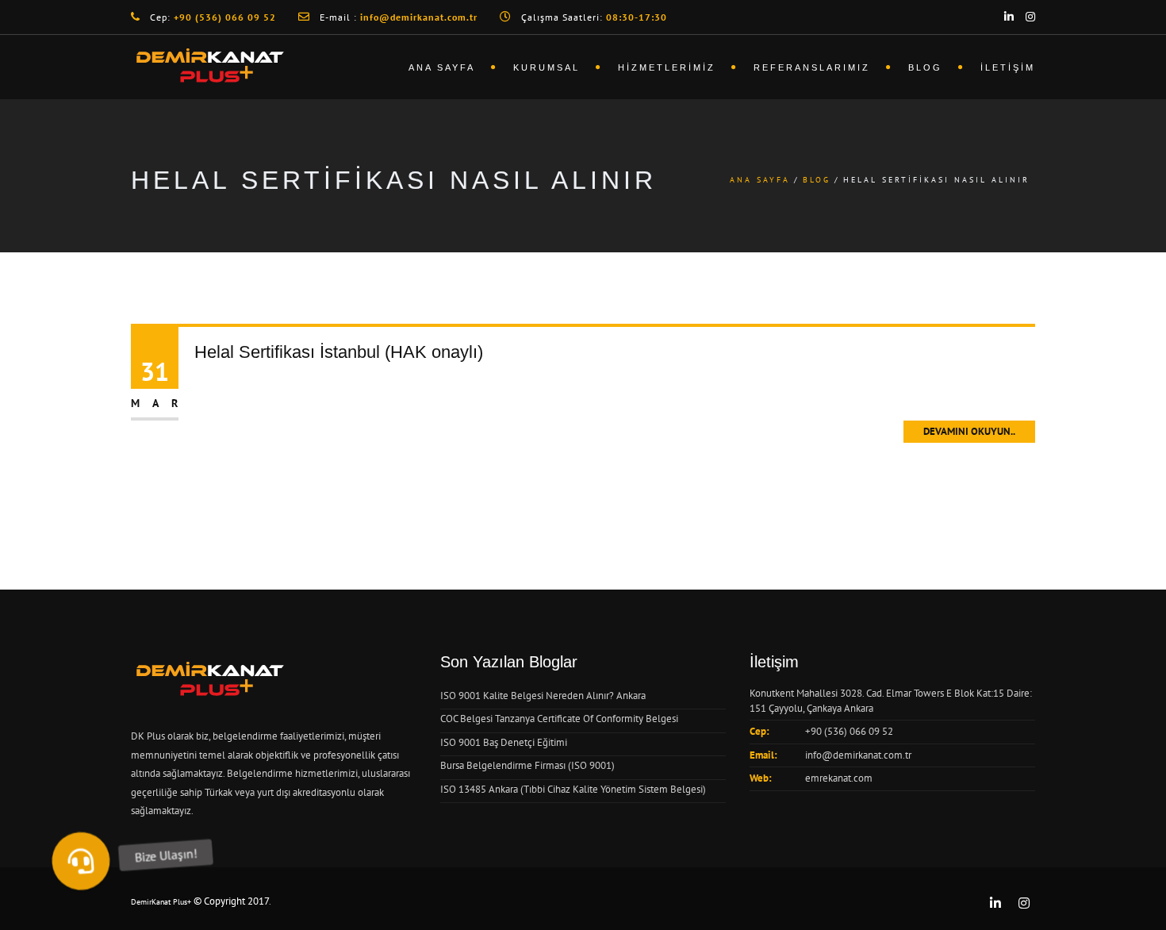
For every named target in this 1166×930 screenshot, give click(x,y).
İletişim (1007, 67)
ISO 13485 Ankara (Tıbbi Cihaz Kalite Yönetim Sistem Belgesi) (573, 789)
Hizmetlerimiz (666, 67)
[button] (80, 861)
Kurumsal (546, 67)
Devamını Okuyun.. (969, 431)
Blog (925, 67)
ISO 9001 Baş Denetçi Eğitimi (503, 742)
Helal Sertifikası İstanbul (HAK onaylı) (338, 352)
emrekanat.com (839, 778)
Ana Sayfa (441, 67)
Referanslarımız (812, 67)
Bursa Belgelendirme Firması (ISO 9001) (527, 765)
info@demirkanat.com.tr (858, 755)
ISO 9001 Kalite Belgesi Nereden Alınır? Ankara (543, 695)
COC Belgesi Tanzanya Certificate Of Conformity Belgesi (559, 718)
